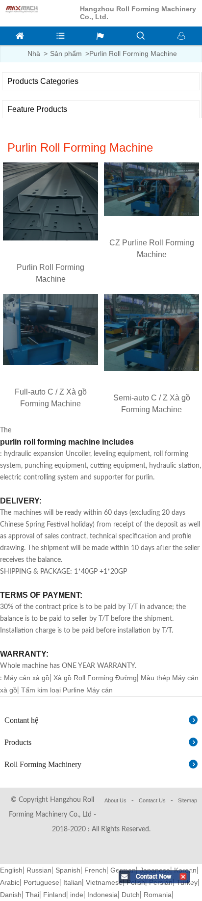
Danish (11, 895)
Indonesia (102, 895)
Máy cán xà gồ (27, 678)
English (11, 870)
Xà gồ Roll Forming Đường (95, 678)
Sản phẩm (66, 53)
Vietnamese (104, 882)
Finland (54, 895)
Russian (38, 870)
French (95, 870)
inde (76, 895)
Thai (32, 895)
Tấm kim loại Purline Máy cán (67, 690)
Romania (158, 895)
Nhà (33, 53)
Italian (72, 882)
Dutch (131, 895)
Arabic (10, 882)
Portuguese (41, 882)
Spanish (67, 870)
